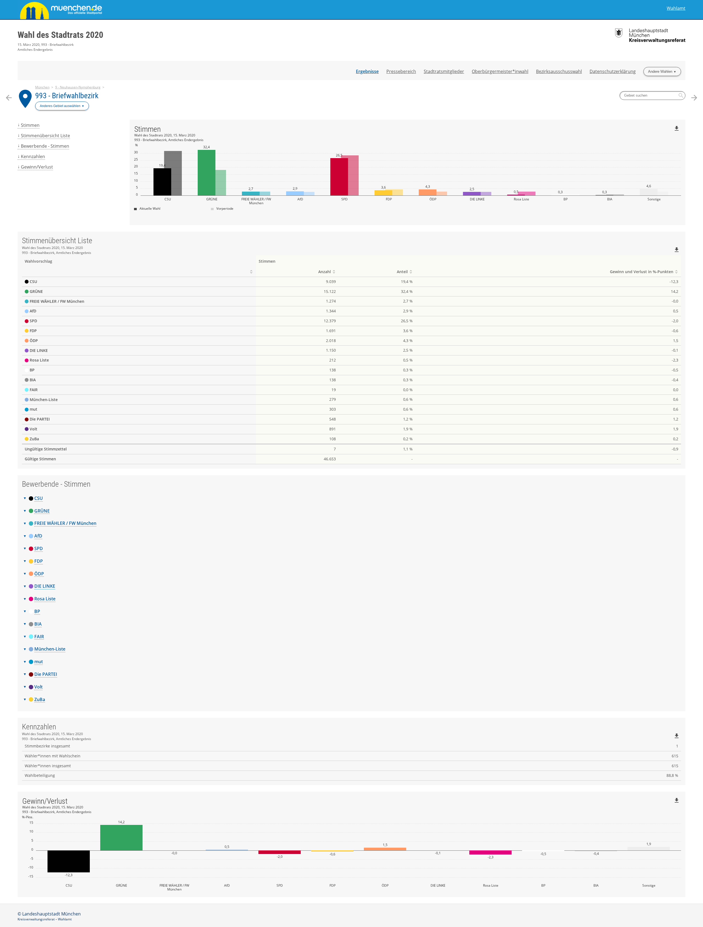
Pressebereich (401, 71)
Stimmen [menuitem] (30, 125)
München (42, 87)
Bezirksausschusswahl (559, 71)
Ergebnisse (367, 71)
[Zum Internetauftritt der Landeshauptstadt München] (185, 9)
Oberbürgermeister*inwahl (500, 71)
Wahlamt (676, 8)
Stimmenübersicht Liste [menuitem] (45, 136)
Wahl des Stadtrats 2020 (60, 35)
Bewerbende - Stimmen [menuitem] (45, 146)
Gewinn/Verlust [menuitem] (37, 167)
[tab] (351, 498)
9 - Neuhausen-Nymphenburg (78, 87)
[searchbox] (652, 95)
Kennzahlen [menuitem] (33, 156)
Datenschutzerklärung (613, 71)
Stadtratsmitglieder (444, 71)
